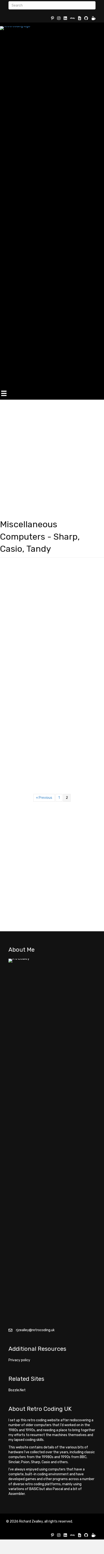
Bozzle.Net (17, 1390)
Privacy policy (19, 1360)
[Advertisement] (52, 454)
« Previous (44, 798)
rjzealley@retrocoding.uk (35, 1330)
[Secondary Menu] (4, 393)
